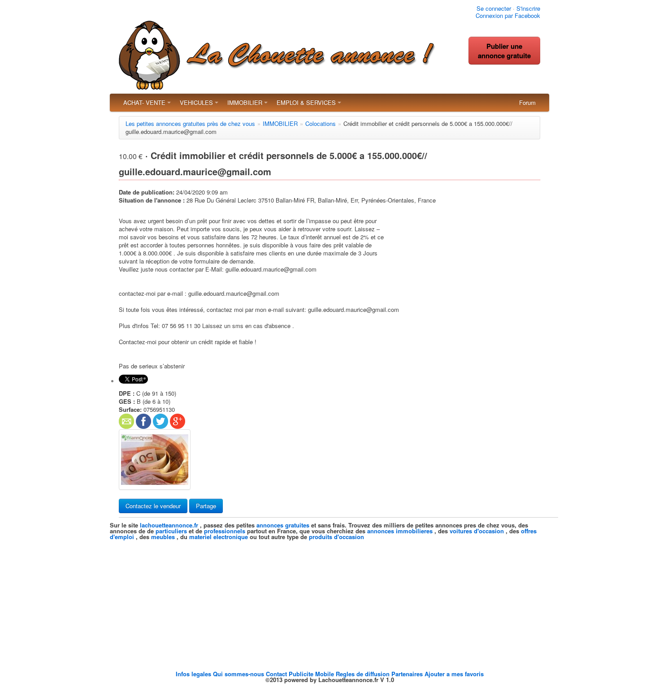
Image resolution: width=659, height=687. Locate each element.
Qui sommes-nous (239, 674)
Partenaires (408, 674)
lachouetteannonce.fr (169, 525)
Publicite (302, 674)
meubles (163, 536)
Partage (206, 505)
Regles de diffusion (363, 674)
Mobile (325, 674)
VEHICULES (196, 102)
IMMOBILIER (244, 102)
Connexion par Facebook (508, 15)
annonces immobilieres (400, 531)
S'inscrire (528, 8)
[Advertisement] (329, 602)
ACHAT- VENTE (144, 102)
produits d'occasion (336, 536)
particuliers (171, 531)
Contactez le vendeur (153, 505)
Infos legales (194, 674)
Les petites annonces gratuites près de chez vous (190, 123)
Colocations (320, 123)
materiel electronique (218, 536)
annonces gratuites (282, 525)
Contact (277, 674)
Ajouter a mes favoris (454, 674)
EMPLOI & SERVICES (306, 102)
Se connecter (494, 8)
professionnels (224, 531)
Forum (527, 102)
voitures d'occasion (477, 531)
